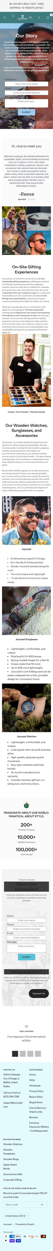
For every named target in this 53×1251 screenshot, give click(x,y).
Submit (26, 112)
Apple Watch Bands (10, 1166)
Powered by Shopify (24, 1224)
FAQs (32, 1080)
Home (32, 1074)
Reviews (33, 1117)
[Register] (42, 1205)
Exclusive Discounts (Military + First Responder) (39, 1127)
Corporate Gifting (12, 1179)
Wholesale (35, 1085)
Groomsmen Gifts (12, 1174)
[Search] (15, 18)
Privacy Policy (36, 1091)
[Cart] (48, 18)
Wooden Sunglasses (9, 1151)
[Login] (39, 18)
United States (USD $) (15, 1216)
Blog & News (36, 1102)
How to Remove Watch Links (37, 1110)
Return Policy (36, 1096)
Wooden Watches (12, 1144)
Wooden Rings (11, 1159)
